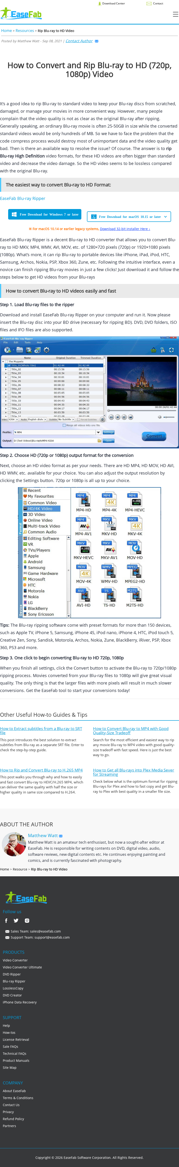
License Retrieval (16, 1039)
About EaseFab (14, 1091)
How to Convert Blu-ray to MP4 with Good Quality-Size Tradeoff (131, 731)
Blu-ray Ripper (14, 981)
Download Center (113, 3)
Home (6, 30)
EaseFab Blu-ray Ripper (22, 198)
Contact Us (11, 1105)
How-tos (9, 1032)
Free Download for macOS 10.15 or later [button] (130, 216)
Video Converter (15, 960)
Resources (25, 30)
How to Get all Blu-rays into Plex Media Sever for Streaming (133, 772)
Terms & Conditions (18, 1098)
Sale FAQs (10, 1046)
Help (6, 1025)
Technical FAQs (14, 1053)
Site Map (10, 1067)
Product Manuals (16, 1060)
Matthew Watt (43, 835)
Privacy (8, 1112)
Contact (157, 3)
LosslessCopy (13, 988)
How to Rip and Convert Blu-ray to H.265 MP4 (41, 770)
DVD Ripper (12, 974)
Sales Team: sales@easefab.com (35, 931)
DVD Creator (12, 995)
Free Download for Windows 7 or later (49, 214)
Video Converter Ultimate (22, 967)
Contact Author (79, 40)
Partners (9, 1126)
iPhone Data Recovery (20, 1002)
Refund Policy (13, 1119)
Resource (20, 869)
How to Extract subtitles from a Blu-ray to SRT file (41, 731)
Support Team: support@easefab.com (40, 937)
